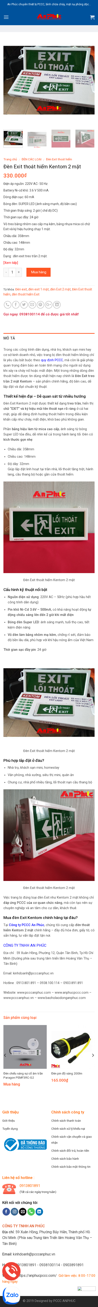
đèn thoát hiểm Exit (25, 294)
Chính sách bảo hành (65, 1158)
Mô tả (9, 338)
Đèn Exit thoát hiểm (59, 159)
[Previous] (11, 80)
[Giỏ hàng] (92, 17)
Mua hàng (38, 272)
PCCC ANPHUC (64, 1301)
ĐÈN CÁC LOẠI (31, 159)
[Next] (87, 80)
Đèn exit (21, 289)
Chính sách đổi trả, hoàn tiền (70, 1150)
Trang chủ (10, 159)
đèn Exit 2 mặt (60, 289)
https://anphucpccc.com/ (37, 1275)
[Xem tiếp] (10, 263)
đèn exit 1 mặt (38, 289)
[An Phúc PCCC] (49, 17)
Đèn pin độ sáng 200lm (66, 1073)
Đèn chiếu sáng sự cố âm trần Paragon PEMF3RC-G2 (23, 1075)
